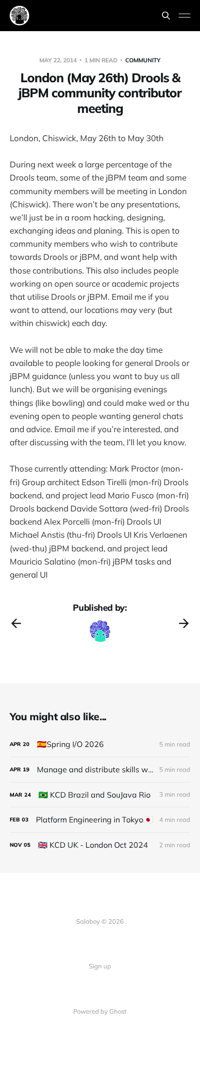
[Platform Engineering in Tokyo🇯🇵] (100, 819)
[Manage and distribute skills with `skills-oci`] (100, 769)
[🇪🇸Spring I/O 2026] (100, 744)
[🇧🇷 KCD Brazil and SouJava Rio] (100, 795)
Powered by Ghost (100, 1011)
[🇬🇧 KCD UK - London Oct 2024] (100, 845)
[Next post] (184, 623)
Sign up (100, 966)
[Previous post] (16, 623)
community (143, 60)
